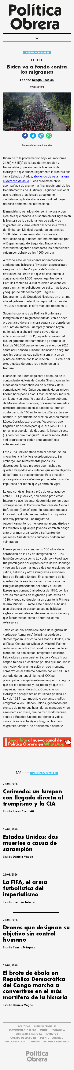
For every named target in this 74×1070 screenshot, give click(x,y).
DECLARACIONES (15, 1042)
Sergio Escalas (43, 80)
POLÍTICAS (24, 1026)
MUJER (44, 1030)
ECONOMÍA (58, 1030)
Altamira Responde (56, 1042)
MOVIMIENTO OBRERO (22, 1030)
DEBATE (44, 1038)
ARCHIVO (58, 1038)
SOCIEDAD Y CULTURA (29, 1034)
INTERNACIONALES (36, 52)
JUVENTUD (52, 1034)
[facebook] (25, 136)
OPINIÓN (34, 1042)
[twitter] (33, 136)
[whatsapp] (49, 136)
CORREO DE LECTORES (23, 1038)
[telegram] (41, 136)
